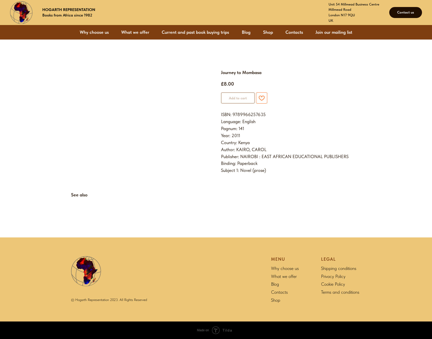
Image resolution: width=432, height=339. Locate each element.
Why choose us (94, 32)
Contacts (294, 32)
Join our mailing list (334, 32)
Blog (246, 32)
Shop (268, 32)
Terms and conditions (340, 292)
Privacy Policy (333, 276)
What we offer (135, 32)
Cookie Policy (333, 284)
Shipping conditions (338, 268)
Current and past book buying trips (195, 32)
